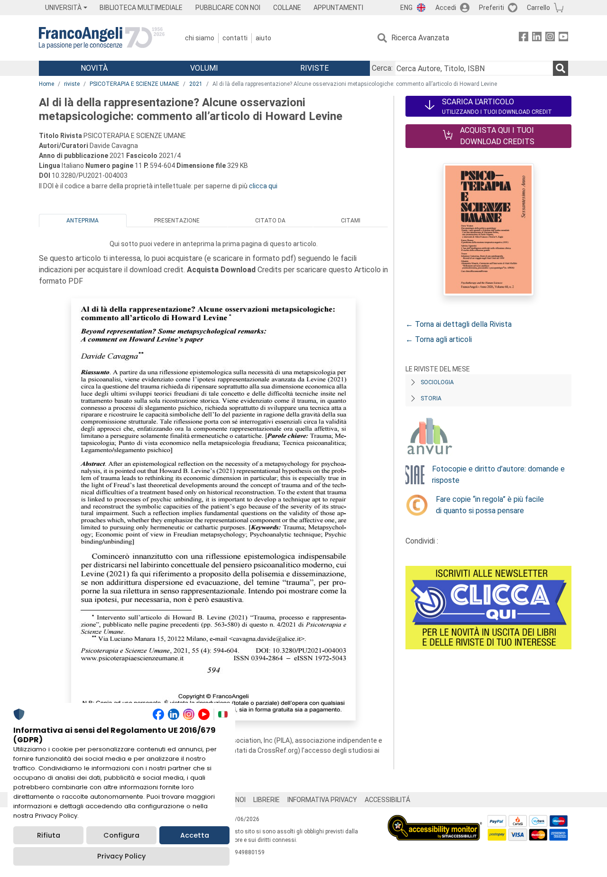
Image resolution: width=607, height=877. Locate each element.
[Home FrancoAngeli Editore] (102, 38)
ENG (406, 7)
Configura (121, 835)
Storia (431, 398)
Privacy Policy (121, 856)
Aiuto (263, 38)
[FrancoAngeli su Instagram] (550, 38)
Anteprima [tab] (82, 220)
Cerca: (382, 68)
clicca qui (263, 186)
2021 (195, 84)
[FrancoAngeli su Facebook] (523, 38)
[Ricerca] (560, 68)
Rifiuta (48, 835)
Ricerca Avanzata (420, 37)
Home (46, 84)
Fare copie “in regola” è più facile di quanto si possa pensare (490, 505)
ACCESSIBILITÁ (387, 799)
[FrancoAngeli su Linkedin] (537, 38)
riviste (72, 84)
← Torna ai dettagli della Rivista (458, 324)
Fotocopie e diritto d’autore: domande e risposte (498, 474)
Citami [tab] (350, 220)
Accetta (194, 835)
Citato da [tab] (270, 220)
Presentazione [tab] (177, 220)
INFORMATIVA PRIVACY (322, 799)
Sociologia (437, 382)
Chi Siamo (199, 38)
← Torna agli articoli (438, 339)
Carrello (538, 7)
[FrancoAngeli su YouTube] (563, 38)
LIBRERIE (266, 799)
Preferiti (491, 7)
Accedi (445, 7)
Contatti (235, 38)
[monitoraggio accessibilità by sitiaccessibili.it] (434, 820)
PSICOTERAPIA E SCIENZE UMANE (134, 84)
